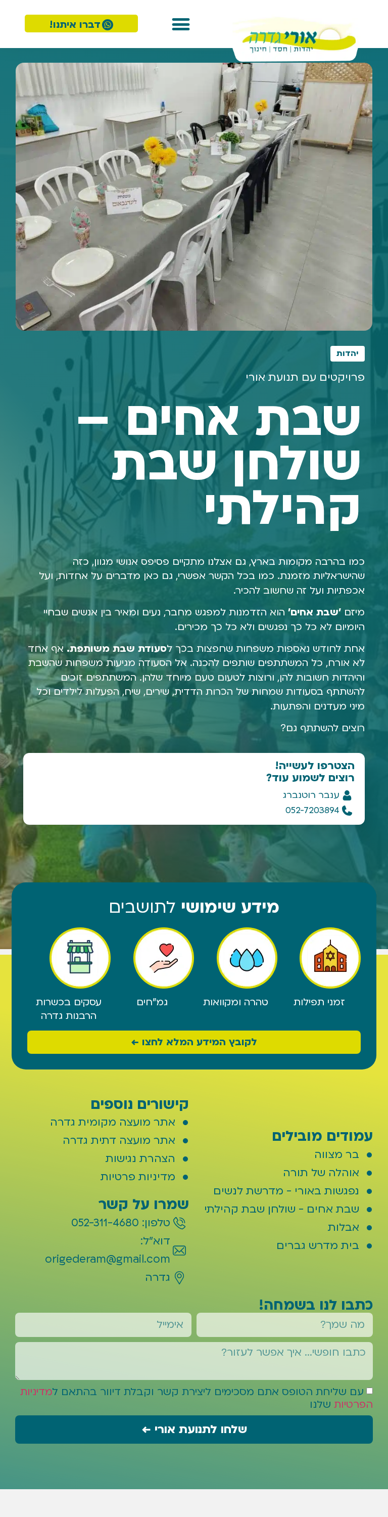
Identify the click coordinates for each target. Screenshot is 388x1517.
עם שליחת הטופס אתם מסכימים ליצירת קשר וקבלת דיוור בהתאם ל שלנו (196, 1398)
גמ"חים (152, 1002)
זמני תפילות (319, 1002)
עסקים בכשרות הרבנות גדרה (69, 1009)
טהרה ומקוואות (235, 1002)
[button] (181, 24)
